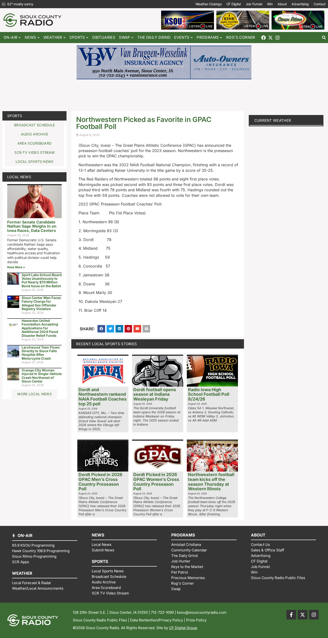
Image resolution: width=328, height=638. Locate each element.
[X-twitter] (270, 37)
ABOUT (258, 535)
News (30, 37)
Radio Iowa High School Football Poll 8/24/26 (208, 394)
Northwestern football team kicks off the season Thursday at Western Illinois (211, 481)
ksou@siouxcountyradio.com (201, 612)
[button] (324, 37)
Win (270, 4)
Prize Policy (196, 620)
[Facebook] (263, 37)
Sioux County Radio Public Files (100, 620)
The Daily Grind (153, 37)
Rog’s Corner (240, 37)
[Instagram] (277, 37)
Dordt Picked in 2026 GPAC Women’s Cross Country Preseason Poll (156, 481)
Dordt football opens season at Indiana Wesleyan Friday (154, 394)
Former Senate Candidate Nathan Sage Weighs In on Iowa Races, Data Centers (31, 226)
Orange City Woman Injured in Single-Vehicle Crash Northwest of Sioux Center (42, 375)
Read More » (16, 267)
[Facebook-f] (291, 614)
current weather (272, 120)
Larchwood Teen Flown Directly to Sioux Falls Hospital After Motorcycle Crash (41, 352)
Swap (124, 37)
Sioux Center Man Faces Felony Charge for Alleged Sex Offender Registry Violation (41, 303)
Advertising (300, 4)
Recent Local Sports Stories (106, 344)
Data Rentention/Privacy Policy (156, 620)
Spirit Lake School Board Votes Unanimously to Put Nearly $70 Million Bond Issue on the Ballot (42, 280)
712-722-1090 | (164, 612)
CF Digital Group (183, 627)
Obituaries (103, 37)
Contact (320, 4)
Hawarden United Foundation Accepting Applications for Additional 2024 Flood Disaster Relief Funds (40, 328)
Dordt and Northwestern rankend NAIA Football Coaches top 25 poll (103, 396)
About (282, 4)
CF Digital (233, 4)
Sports (14, 116)
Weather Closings (208, 4)
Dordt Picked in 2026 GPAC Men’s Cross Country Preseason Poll (100, 481)
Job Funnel (254, 4)
